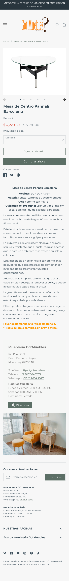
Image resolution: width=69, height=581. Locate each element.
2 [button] (24, 99)
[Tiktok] (38, 553)
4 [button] (31, 99)
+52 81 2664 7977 (30, 374)
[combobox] (34, 139)
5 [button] (34, 99)
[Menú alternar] (5, 24)
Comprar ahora (34, 161)
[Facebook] (11, 553)
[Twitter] (4, 553)
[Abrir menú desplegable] (61, 528)
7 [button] (41, 99)
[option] (34, 71)
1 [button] (20, 99)
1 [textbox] (6, 141)
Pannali (8, 118)
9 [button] (48, 99)
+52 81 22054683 (24, 499)
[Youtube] (18, 553)
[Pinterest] (31, 553)
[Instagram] (24, 553)
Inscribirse (55, 477)
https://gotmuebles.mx (35, 370)
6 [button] (38, 99)
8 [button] (45, 99)
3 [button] (27, 99)
